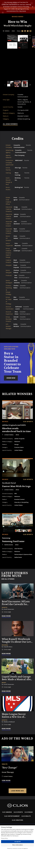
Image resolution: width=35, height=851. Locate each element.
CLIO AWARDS (7, 812)
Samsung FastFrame (13, 541)
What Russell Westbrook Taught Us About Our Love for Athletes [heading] (17, 640)
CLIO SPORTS (18, 812)
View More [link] (6, 780)
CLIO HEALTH (26, 816)
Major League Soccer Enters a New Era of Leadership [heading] (14, 715)
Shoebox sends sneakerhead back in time (16, 430)
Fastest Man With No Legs (16, 486)
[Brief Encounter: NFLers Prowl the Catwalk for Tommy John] (17, 591)
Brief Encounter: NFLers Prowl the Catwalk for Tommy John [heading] (16, 603)
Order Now (10, 378)
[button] (30, 86)
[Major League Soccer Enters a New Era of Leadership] (17, 703)
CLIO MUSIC (29, 812)
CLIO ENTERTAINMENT (12, 816)
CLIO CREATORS (17, 820)
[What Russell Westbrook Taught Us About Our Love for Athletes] (17, 628)
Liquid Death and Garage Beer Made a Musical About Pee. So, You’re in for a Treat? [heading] (17, 678)
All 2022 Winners (10, 124)
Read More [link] (6, 616)
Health (4, 764)
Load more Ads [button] (17, 791)
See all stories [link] (7, 579)
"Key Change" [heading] (9, 767)
